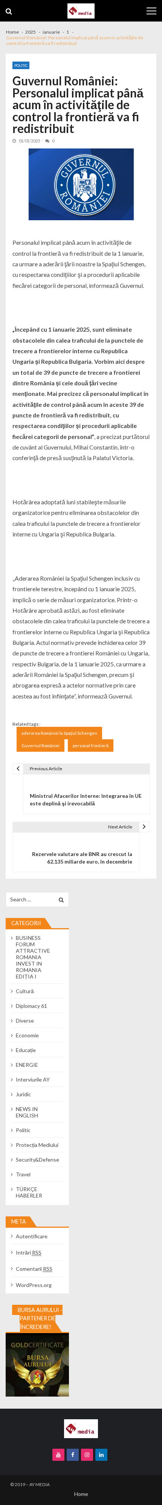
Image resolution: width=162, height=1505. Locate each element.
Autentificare (31, 1236)
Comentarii (34, 1268)
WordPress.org (34, 1285)
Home (81, 1494)
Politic (21, 65)
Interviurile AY (33, 1079)
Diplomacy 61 (31, 1006)
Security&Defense (37, 1159)
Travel (23, 1174)
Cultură (25, 991)
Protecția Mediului (37, 1145)
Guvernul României (40, 745)
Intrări (28, 1252)
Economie (27, 1035)
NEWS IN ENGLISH (27, 1112)
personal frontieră (91, 745)
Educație (26, 1050)
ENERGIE (27, 1065)
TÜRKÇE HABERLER (29, 1192)
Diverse (25, 1020)
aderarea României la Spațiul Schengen (59, 733)
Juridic (23, 1094)
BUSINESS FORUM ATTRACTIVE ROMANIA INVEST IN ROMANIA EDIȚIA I (33, 957)
